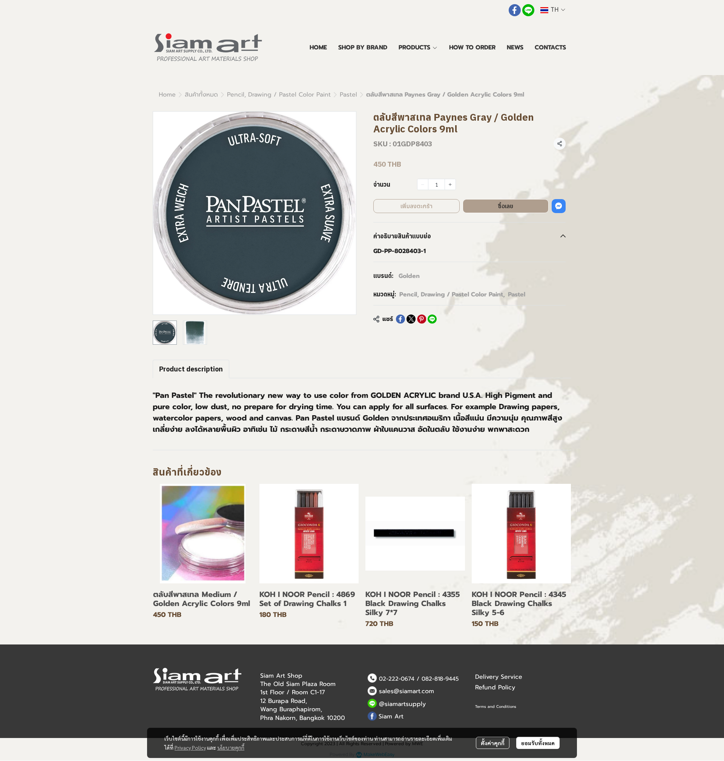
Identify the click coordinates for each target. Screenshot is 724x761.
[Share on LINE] (432, 319)
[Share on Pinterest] (421, 319)
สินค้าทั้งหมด (201, 94)
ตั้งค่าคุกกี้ (493, 743)
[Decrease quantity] (422, 184)
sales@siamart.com (406, 691)
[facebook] (515, 10)
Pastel (348, 94)
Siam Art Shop (281, 675)
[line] (528, 10)
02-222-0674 (396, 679)
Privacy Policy (190, 747)
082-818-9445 (440, 679)
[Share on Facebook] (400, 319)
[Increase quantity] (450, 184)
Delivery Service (498, 676)
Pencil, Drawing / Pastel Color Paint (279, 94)
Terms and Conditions (495, 706)
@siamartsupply (402, 704)
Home (167, 94)
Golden (409, 276)
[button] (553, 10)
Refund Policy (495, 687)
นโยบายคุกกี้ (230, 747)
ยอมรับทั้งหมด (538, 743)
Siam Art (391, 716)
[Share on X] (411, 319)
